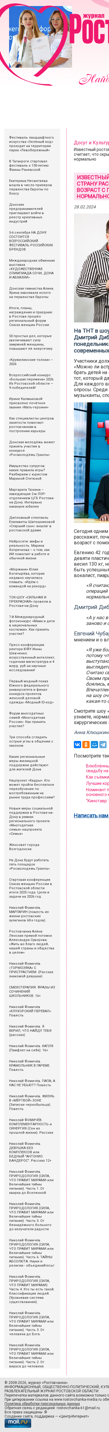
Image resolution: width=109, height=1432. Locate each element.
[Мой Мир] (94, 744)
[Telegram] (103, 744)
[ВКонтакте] (77, 744)
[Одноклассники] (86, 744)
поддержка (44, 1416)
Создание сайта (19, 1416)
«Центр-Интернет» (74, 1416)
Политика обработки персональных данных (42, 1404)
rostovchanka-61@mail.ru (78, 1408)
